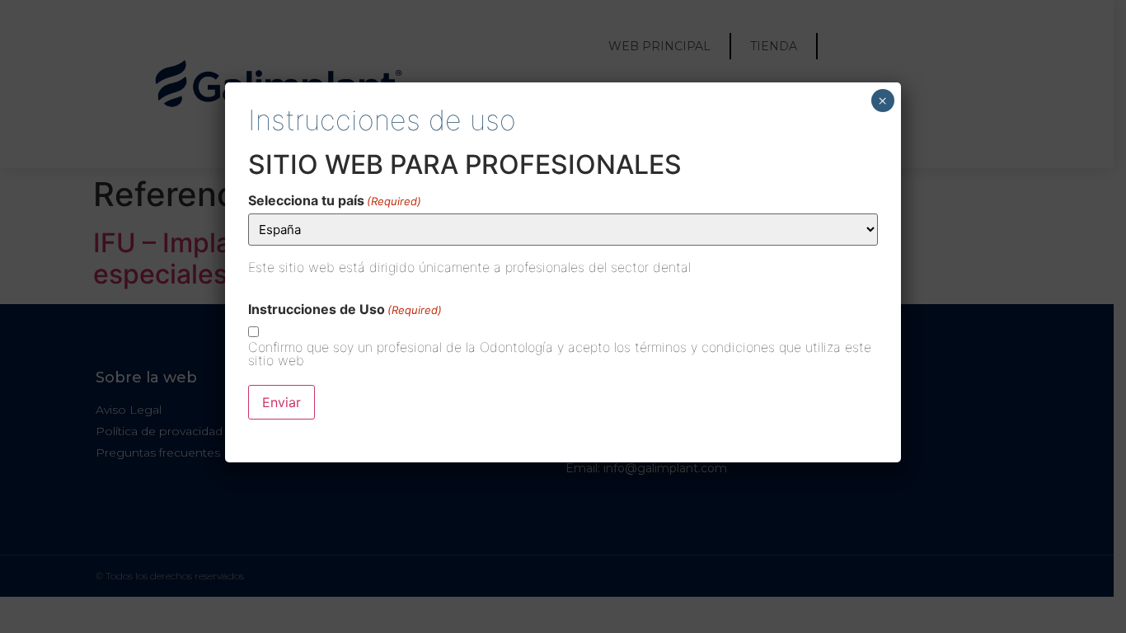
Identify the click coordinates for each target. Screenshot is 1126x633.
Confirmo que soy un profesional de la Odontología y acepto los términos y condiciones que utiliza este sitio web (559, 353)
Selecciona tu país (334, 200)
